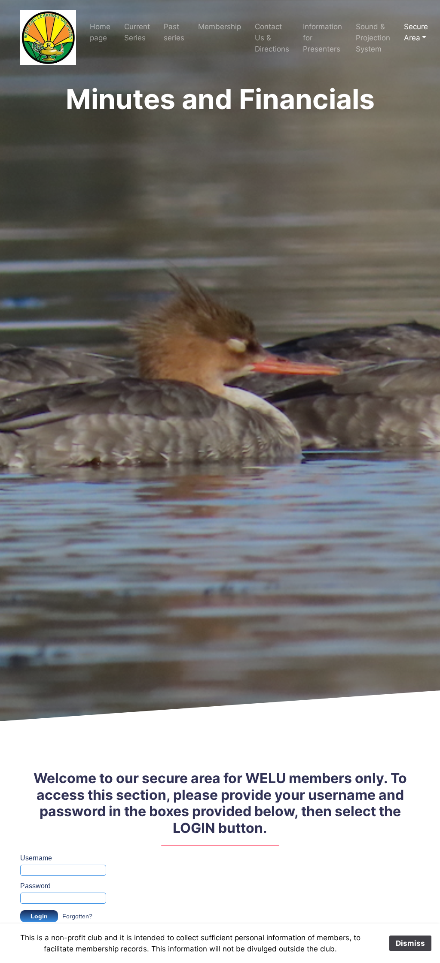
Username (36, 858)
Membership (219, 26)
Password (35, 886)
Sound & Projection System (373, 37)
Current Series (137, 32)
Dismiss (410, 943)
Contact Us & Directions (272, 37)
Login (39, 916)
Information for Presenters (322, 37)
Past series (174, 32)
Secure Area (416, 32)
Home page (100, 32)
